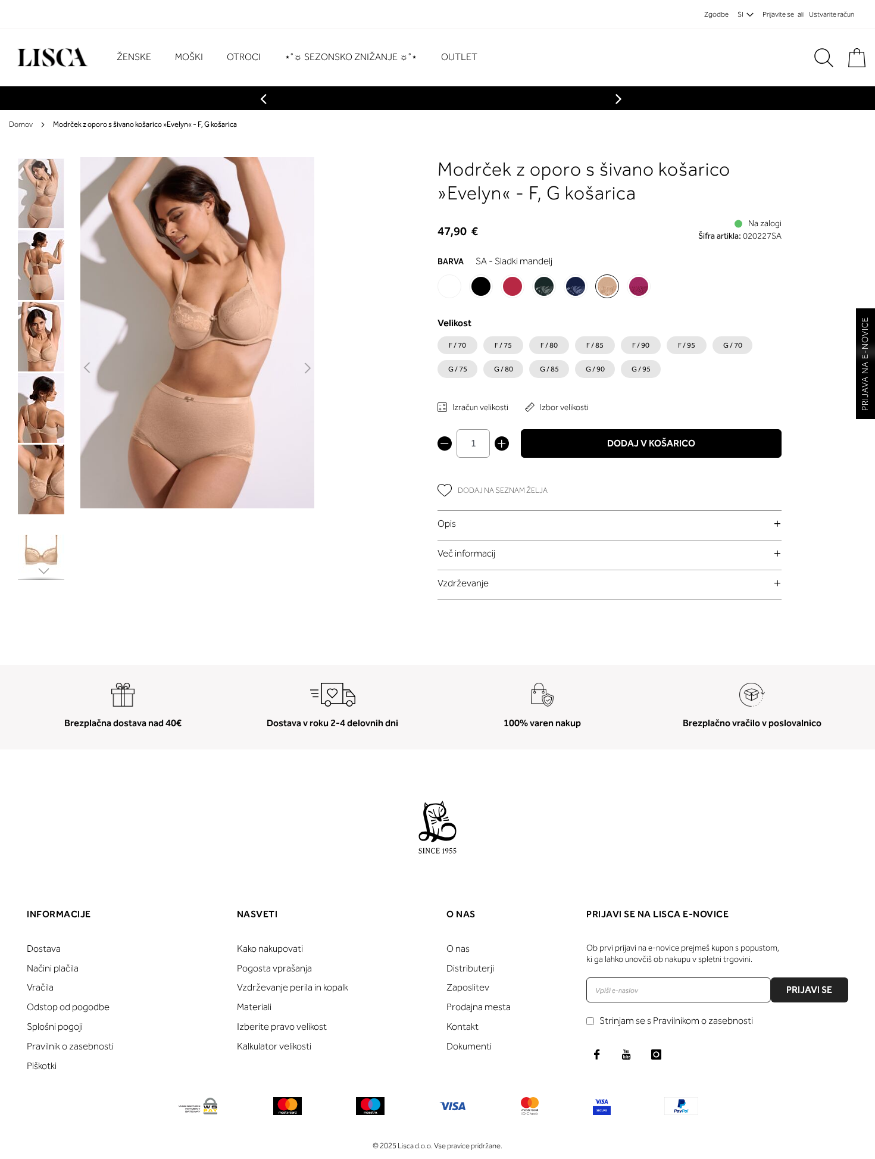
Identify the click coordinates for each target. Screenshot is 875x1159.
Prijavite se (778, 14)
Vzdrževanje (463, 583)
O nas (458, 948)
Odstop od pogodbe (68, 1007)
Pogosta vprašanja (274, 968)
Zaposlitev (467, 987)
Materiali (254, 1007)
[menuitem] (140, 57)
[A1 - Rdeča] (512, 286)
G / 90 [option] (595, 369)
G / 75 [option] (457, 369)
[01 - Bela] (449, 286)
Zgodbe (716, 14)
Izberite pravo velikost (282, 1026)
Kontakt (462, 1026)
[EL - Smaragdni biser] (544, 286)
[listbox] (610, 360)
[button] (87, 368)
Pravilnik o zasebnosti (70, 1046)
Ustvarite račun (831, 14)
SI (740, 14)
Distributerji (470, 968)
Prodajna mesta (478, 1007)
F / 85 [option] (595, 345)
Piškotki (42, 1065)
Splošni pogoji (55, 1026)
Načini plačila (53, 968)
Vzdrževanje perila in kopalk (292, 987)
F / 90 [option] (640, 345)
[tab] (610, 523)
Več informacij (466, 553)
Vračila (40, 987)
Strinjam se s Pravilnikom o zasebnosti (676, 1020)
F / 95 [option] (686, 345)
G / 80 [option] (503, 369)
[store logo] (51, 57)
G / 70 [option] (732, 345)
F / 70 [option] (457, 345)
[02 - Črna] (481, 286)
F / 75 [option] (503, 345)
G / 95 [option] (641, 369)
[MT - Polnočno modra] (576, 286)
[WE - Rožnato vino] (639, 286)
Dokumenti (469, 1046)
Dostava (44, 948)
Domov (21, 124)
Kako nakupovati (270, 948)
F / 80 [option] (549, 345)
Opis (447, 523)
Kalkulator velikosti (274, 1046)
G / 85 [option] (549, 369)
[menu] (303, 57)
